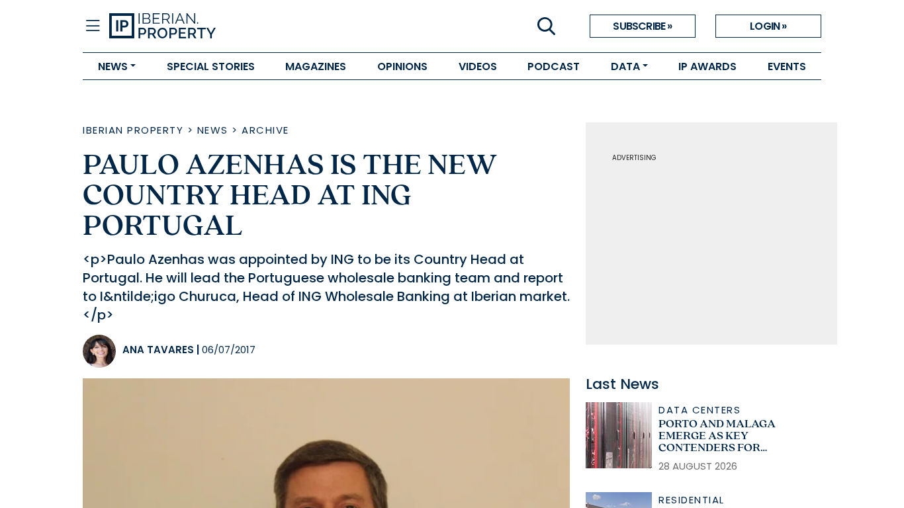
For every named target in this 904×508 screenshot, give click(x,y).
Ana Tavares (158, 350)
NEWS (113, 66)
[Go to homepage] (280, 26)
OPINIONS (402, 66)
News (212, 130)
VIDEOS (478, 66)
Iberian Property (133, 130)
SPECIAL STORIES (211, 66)
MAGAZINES (315, 66)
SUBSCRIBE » (642, 26)
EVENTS (787, 66)
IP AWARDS (707, 66)
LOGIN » (768, 26)
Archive (265, 130)
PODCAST (553, 66)
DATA (625, 66)
